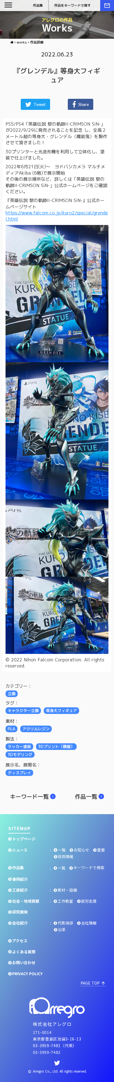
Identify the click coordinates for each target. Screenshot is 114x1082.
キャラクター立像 (23, 710)
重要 (101, 850)
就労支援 (89, 901)
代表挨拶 (65, 923)
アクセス (19, 940)
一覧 (62, 850)
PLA (11, 728)
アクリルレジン (36, 728)
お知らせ (81, 850)
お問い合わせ (23, 962)
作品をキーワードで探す (72, 5)
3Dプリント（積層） (56, 746)
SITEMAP (19, 828)
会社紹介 (20, 923)
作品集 (18, 867)
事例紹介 (20, 879)
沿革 (62, 929)
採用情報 (65, 856)
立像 (11, 693)
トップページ (23, 839)
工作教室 (65, 901)
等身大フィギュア (61, 710)
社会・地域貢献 (25, 901)
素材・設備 (67, 890)
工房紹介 (20, 890)
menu (8, 5)
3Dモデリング (20, 754)
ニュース (19, 850)
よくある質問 (23, 951)
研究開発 (20, 912)
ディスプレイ (19, 772)
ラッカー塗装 (19, 746)
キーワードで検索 (88, 867)
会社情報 (89, 923)
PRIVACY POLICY (27, 973)
